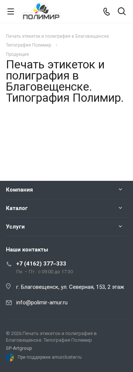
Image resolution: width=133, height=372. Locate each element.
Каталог (17, 208)
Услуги (15, 226)
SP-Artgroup (19, 348)
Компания (19, 189)
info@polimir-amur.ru (42, 302)
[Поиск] (122, 12)
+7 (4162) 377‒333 (41, 263)
